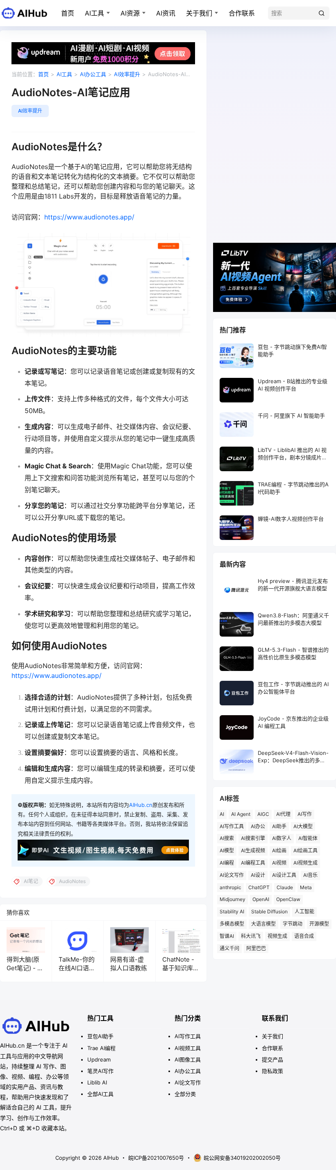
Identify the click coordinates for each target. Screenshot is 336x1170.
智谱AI (227, 936)
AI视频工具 (188, 1048)
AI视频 (279, 863)
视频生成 (277, 936)
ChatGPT (259, 887)
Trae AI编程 (101, 1048)
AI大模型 (303, 826)
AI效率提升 (127, 74)
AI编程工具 (253, 863)
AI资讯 (165, 13)
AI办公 (258, 826)
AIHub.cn (140, 805)
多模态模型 (232, 924)
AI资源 (130, 13)
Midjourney (232, 899)
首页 (67, 13)
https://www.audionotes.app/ (89, 217)
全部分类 (185, 1094)
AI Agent (240, 814)
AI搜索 (227, 838)
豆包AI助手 (100, 1036)
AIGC (263, 814)
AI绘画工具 (305, 850)
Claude (285, 887)
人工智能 (304, 911)
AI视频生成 (305, 863)
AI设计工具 (284, 875)
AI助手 (279, 826)
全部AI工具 (100, 1094)
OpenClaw (288, 899)
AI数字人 (281, 838)
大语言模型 (263, 924)
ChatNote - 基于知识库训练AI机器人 (180, 967)
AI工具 (94, 13)
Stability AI (232, 911)
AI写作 (304, 814)
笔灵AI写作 (100, 1071)
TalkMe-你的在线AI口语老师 (77, 967)
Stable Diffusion (269, 911)
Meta (306, 887)
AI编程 (227, 863)
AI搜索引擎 (253, 838)
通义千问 (229, 948)
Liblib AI (97, 1082)
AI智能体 (308, 838)
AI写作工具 (232, 826)
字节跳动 (292, 924)
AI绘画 (279, 850)
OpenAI (260, 899)
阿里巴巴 (256, 948)
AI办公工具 (93, 74)
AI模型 (227, 850)
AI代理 (283, 814)
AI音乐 (310, 875)
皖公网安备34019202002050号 (242, 1157)
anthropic (230, 887)
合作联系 (242, 13)
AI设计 (258, 875)
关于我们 (199, 13)
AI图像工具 (188, 1059)
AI (222, 814)
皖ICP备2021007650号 (156, 1157)
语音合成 (304, 936)
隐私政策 (272, 1071)
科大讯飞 (251, 936)
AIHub (110, 1157)
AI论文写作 (232, 875)
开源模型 (319, 924)
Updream (99, 1059)
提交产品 (272, 1059)
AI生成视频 (253, 850)
